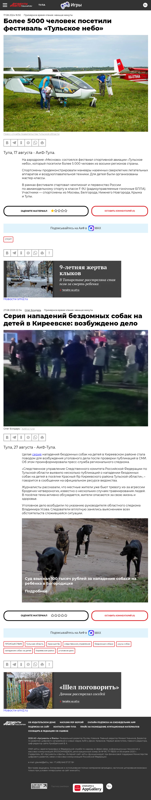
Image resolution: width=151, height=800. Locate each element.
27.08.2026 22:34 (12, 310)
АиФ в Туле (28, 428)
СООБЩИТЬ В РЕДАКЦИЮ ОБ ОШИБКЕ (48, 731)
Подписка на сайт (38, 727)
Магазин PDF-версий (71, 722)
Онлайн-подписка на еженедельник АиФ (112, 722)
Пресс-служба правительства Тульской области (31, 134)
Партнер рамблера (60, 786)
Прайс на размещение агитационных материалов (109, 727)
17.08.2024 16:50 (12, 15)
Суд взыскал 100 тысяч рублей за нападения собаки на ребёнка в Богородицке (80, 581)
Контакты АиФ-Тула (64, 727)
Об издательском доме (42, 722)
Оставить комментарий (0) (120, 211)
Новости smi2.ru (15, 299)
